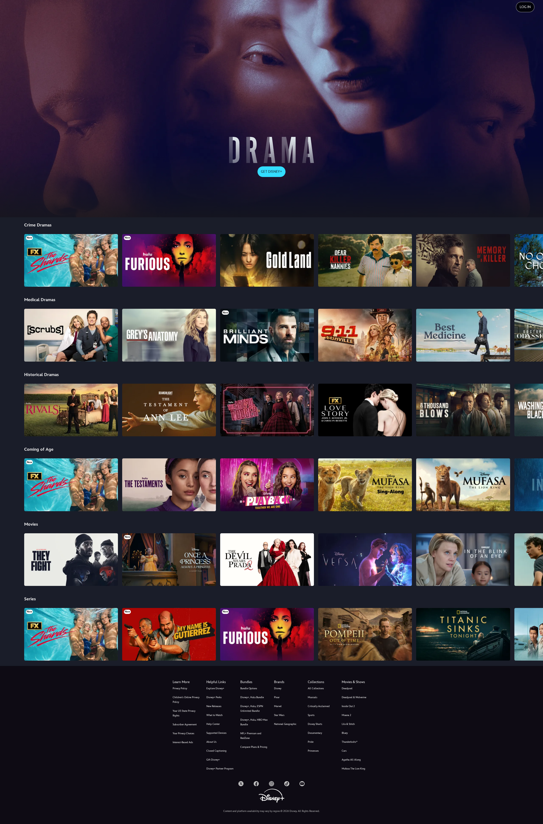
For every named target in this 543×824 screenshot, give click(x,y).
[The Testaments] (169, 484)
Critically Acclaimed (319, 706)
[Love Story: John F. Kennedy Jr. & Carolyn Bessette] (365, 410)
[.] (241, 783)
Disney (277, 688)
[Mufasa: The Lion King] (463, 484)
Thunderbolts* (349, 741)
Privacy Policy (180, 688)
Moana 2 (346, 715)
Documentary (315, 732)
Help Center (213, 724)
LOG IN (525, 7)
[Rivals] (71, 410)
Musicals (312, 697)
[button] (220, 682)
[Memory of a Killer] (463, 260)
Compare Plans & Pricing (253, 746)
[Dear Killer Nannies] (365, 260)
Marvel (278, 706)
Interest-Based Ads (183, 742)
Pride (310, 741)
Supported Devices (216, 732)
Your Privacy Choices (183, 733)
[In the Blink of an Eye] (463, 559)
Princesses (313, 750)
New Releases (213, 706)
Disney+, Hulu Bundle (252, 697)
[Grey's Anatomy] (169, 335)
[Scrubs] (71, 335)
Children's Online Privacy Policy (186, 699)
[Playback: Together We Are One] (267, 484)
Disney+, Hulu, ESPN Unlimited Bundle (251, 708)
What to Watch (214, 715)
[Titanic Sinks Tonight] (463, 634)
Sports (311, 715)
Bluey (345, 732)
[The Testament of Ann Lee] (169, 410)
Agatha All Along (351, 759)
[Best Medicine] (463, 335)
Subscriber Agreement (185, 724)
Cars (344, 750)
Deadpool (347, 688)
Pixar (277, 697)
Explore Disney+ (215, 688)
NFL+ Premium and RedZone (250, 736)
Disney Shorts (315, 724)
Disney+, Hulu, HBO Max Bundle (254, 722)
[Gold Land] (267, 260)
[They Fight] (71, 559)
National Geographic (285, 724)
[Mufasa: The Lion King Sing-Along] (365, 484)
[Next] (535, 259)
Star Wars (279, 715)
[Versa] (365, 559)
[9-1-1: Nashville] (365, 335)
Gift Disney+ (213, 759)
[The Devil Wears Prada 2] (267, 559)
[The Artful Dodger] (267, 410)
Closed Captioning (216, 750)
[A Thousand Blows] (463, 410)
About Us (211, 741)
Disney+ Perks (214, 697)
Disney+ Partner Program (220, 768)
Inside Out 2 (348, 706)
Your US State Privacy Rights (184, 713)
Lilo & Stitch (348, 724)
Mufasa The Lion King (353, 768)
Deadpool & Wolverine (354, 697)
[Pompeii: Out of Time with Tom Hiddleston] (365, 634)
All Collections (316, 688)
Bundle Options (248, 688)
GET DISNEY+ (271, 172)
